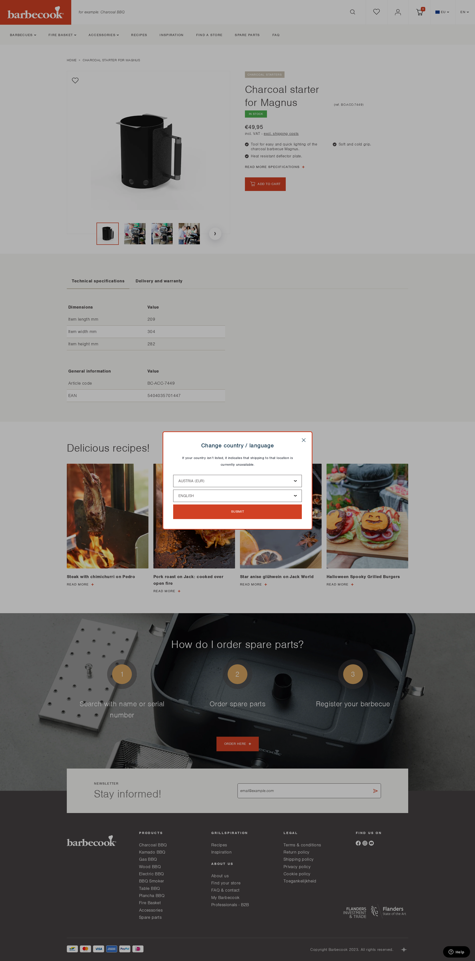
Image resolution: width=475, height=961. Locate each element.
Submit (237, 511)
